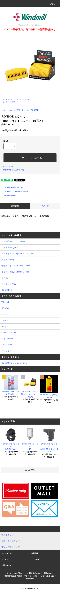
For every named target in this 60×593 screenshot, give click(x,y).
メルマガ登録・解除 (47, 576)
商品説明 (15, 206)
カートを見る (36, 559)
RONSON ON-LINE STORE (14, 363)
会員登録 (34, 553)
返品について (8, 167)
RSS (27, 579)
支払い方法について (20, 573)
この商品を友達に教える (13, 187)
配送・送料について (35, 573)
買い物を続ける (9, 195)
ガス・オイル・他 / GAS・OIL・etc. (21, 100)
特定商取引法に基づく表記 (13, 170)
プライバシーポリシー (31, 576)
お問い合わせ (6, 565)
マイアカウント (7, 553)
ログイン (4, 559)
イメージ (45, 206)
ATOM (32, 579)
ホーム (5, 100)
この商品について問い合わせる (15, 191)
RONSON (12, 102)
